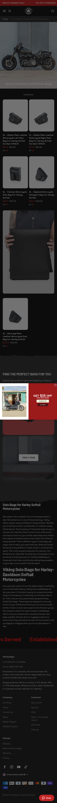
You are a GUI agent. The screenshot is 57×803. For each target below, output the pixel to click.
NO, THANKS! (42, 404)
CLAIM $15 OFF (43, 401)
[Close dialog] (55, 385)
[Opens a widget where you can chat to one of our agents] (46, 798)
